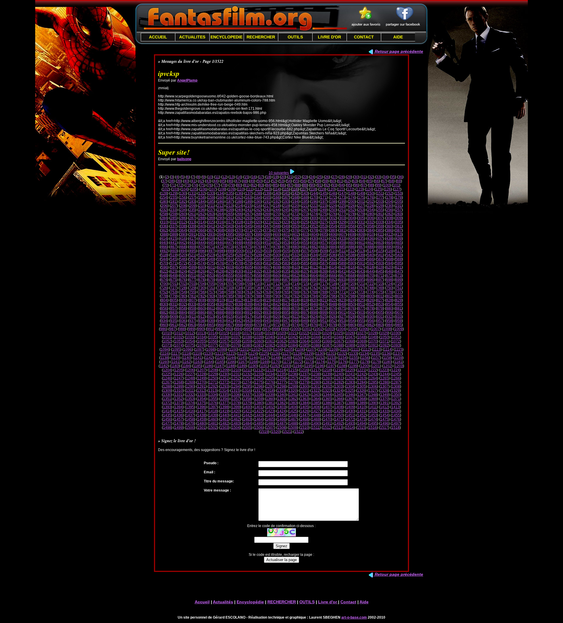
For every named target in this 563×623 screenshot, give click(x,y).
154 (164, 197)
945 (267, 321)
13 (232, 177)
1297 (270, 386)
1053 (178, 341)
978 (333, 325)
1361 (281, 399)
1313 (212, 391)
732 (220, 288)
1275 (259, 382)
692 (333, 280)
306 (370, 218)
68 (391, 181)
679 (211, 280)
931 (380, 317)
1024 (327, 333)
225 (342, 206)
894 (277, 312)
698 (389, 280)
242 (258, 210)
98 (371, 185)
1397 (213, 407)
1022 (304, 333)
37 (164, 181)
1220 (350, 370)
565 (361, 259)
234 (183, 210)
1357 (236, 399)
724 (389, 284)
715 (305, 284)
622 (164, 271)
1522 (298, 432)
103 (175, 189)
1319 (281, 391)
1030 (395, 333)
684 (258, 280)
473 (230, 247)
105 (194, 189)
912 (202, 317)
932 (389, 317)
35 (393, 177)
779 (173, 296)
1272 (224, 382)
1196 (320, 366)
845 (305, 304)
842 (277, 304)
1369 (373, 399)
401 (286, 234)
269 (267, 214)
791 (286, 296)
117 (304, 189)
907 (399, 312)
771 (342, 292)
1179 (376, 362)
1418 (213, 411)
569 (399, 259)
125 (378, 189)
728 (183, 288)
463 (380, 243)
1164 (209, 362)
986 (163, 329)
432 (333, 239)
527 (248, 255)
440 (164, 243)
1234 (270, 374)
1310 (178, 391)
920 (277, 317)
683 (248, 280)
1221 (361, 370)
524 (220, 255)
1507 (270, 428)
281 (380, 214)
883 (173, 312)
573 (192, 263)
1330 (167, 395)
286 (183, 218)
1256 (281, 378)
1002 (318, 329)
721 (361, 284)
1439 (213, 415)
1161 (175, 362)
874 (333, 308)
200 (352, 202)
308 (389, 218)
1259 (316, 378)
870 (295, 308)
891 (248, 312)
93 (334, 185)
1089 (350, 345)
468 (183, 247)
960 (164, 325)
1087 (327, 345)
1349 (384, 395)
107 (213, 189)
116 (295, 189)
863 (230, 308)
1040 (270, 337)
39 (179, 181)
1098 (210, 349)
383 (361, 230)
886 (202, 312)
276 (333, 214)
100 (387, 185)
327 (323, 222)
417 (192, 239)
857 (173, 308)
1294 (236, 386)
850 (352, 304)
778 (164, 296)
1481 (213, 423)
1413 (395, 407)
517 (399, 251)
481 (305, 247)
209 (192, 206)
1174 (320, 362)
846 (314, 304)
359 (380, 226)
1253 (247, 378)
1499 (178, 428)
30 (356, 177)
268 (258, 214)
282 (389, 214)
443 (192, 243)
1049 (373, 337)
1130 (320, 354)
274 (314, 214)
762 (258, 292)
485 (342, 247)
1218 (327, 370)
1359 (259, 399)
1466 (281, 419)
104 (185, 189)
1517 (384, 428)
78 (224, 185)
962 (183, 325)
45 (223, 181)
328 (333, 222)
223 (323, 206)
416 (183, 239)
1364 (316, 399)
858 (183, 308)
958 (389, 321)
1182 (164, 366)
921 (286, 317)
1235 (281, 374)
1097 (199, 349)
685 (267, 280)
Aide (364, 602)
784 (220, 296)
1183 (175, 366)
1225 (167, 374)
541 (380, 255)
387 (399, 230)
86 (283, 185)
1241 (350, 374)
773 (361, 292)
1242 (361, 374)
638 (314, 271)
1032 (178, 337)
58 (318, 181)
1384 (304, 403)
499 (230, 251)
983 (380, 325)
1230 (224, 374)
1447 (304, 415)
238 (220, 210)
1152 (320, 358)
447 (230, 243)
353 (323, 226)
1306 (373, 386)
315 (211, 222)
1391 (384, 403)
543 (399, 255)
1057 (224, 341)
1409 (350, 407)
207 (174, 206)
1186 (208, 366)
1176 (343, 362)
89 (305, 185)
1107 (311, 349)
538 (352, 255)
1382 (281, 403)
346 (258, 226)
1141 (198, 358)
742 (314, 288)
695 (361, 280)
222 (314, 206)
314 (202, 222)
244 (277, 210)
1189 (242, 366)
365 (192, 230)
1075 (190, 345)
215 (248, 206)
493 (174, 251)
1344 (327, 395)
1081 (259, 345)
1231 (236, 374)
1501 (201, 428)
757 (211, 292)
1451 (350, 415)
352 (314, 226)
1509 (293, 428)
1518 (395, 428)
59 (325, 181)
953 (342, 321)
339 (192, 226)
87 (290, 185)
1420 (236, 411)
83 (261, 185)
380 (333, 230)
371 (248, 230)
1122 (231, 354)
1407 (327, 407)
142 (295, 193)
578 (239, 263)
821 (323, 300)
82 (254, 185)
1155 (354, 358)
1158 (387, 358)
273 (305, 214)
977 (323, 325)
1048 (361, 337)
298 (295, 218)
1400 (247, 407)
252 (352, 210)
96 (356, 185)
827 (380, 300)
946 (277, 321)
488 (370, 247)
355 (342, 226)
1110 (344, 349)
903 (361, 312)
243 (267, 210)
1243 (373, 374)
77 (217, 185)
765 (286, 292)
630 (239, 271)
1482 (224, 423)
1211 (247, 370)
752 (164, 292)
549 (211, 259)
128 (164, 193)
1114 (387, 349)
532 (295, 255)
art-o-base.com (354, 617)
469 (192, 247)
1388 (350, 403)
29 (349, 177)
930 (370, 317)
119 (322, 189)
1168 (253, 362)
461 (361, 243)
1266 (396, 378)
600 (202, 267)
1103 (267, 349)
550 (220, 259)
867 (267, 308)
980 (352, 325)
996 (257, 329)
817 (286, 300)
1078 (224, 345)
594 (389, 263)
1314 (224, 391)
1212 (258, 370)
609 (286, 267)
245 (286, 210)
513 (361, 251)
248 (314, 210)
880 (389, 308)
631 (248, 271)
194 (295, 202)
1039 (259, 337)
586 (314, 263)
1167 (242, 362)
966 (220, 325)
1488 (293, 423)
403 (305, 234)
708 (239, 284)
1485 (259, 423)
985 (399, 325)
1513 (338, 428)
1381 (270, 403)
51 (267, 181)
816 (277, 300)
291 (230, 218)
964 (202, 325)
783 (211, 296)
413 (399, 234)
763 (267, 292)
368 (220, 230)
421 (230, 239)
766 (295, 292)
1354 (201, 399)
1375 (201, 403)
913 (211, 317)
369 (230, 230)
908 (164, 317)
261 (192, 214)
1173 (309, 362)
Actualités (223, 602)
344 (239, 226)
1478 (178, 423)
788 (258, 296)
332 (370, 222)
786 (239, 296)
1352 (178, 399)
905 (380, 312)
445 (211, 243)
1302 (327, 386)
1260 (327, 378)
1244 (384, 374)
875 (342, 308)
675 (173, 280)
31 (364, 177)
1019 (270, 333)
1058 (236, 341)
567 (380, 259)
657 (248, 275)
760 (239, 292)
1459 (201, 419)
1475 (384, 419)
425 (267, 239)
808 (202, 300)
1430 (350, 411)
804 (164, 300)
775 (380, 292)
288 (202, 218)
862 (220, 308)
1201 (376, 366)
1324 (338, 391)
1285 (373, 382)
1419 (224, 411)
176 (370, 197)
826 (370, 300)
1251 (224, 378)
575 (211, 263)
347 (267, 226)
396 (239, 234)
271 (286, 214)
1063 (293, 341)
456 (314, 243)
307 (380, 218)
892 (258, 312)
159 (211, 197)
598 (183, 267)
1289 (178, 386)
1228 (201, 374)
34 (386, 177)
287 (192, 218)
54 (289, 181)
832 (183, 304)
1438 (201, 415)
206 (164, 206)
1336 (236, 395)
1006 (364, 329)
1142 (209, 358)
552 (239, 259)
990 (201, 329)
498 (221, 251)
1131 (331, 354)
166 (277, 197)
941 (230, 321)
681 (230, 280)
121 (341, 189)
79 (232, 185)
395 (230, 234)
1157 (376, 358)
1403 (281, 407)
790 (277, 296)
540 (370, 255)
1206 (190, 370)
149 (361, 193)
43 (208, 181)
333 (380, 222)
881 (399, 308)
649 (173, 275)
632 (258, 271)
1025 (338, 333)
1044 (316, 337)
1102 (256, 349)
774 (370, 292)
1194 (297, 366)
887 (211, 312)
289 (211, 218)
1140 (187, 358)
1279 (304, 382)
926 (333, 317)
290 (220, 218)
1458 (190, 419)
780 (183, 296)
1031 (167, 337)
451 (267, 243)
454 (295, 243)
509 (324, 251)
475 (248, 247)
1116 (165, 354)
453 (286, 243)
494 (183, 251)
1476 (396, 419)
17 (261, 177)
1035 (213, 337)
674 (164, 280)
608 (277, 267)
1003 (330, 329)
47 (237, 181)
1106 (300, 349)
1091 (373, 345)
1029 (384, 333)
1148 (276, 358)
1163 (198, 362)
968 (239, 325)
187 (230, 202)
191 (267, 202)
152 (389, 193)
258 (164, 214)
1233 (259, 374)
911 (192, 317)
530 (277, 255)
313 (192, 222)
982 (370, 325)
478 (277, 247)
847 (323, 304)
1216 (304, 370)
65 (369, 181)
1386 (327, 403)
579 (248, 263)
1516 (373, 428)
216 (258, 206)
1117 (175, 354)
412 (389, 234)
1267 (167, 382)
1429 (339, 411)
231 (399, 206)
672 (389, 275)
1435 (167, 415)
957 (380, 321)
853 (380, 304)
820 (314, 300)
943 (248, 321)
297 (286, 218)
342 (220, 226)
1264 (373, 378)
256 (389, 210)
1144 (231, 358)
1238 (316, 374)
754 (183, 292)
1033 (190, 337)
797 (342, 296)
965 (211, 325)
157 (192, 197)
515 (380, 251)
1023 (315, 333)
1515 (361, 428)
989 (191, 329)
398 (258, 234)
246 (295, 210)
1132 (342, 354)
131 (192, 193)
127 (397, 189)
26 (327, 177)
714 (295, 284)
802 (389, 296)
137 (248, 193)
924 (314, 317)
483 (323, 247)
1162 (187, 362)
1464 (259, 419)
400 (277, 234)
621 (399, 267)
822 (333, 300)
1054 (190, 341)
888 (220, 312)
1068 (350, 341)
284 (164, 218)
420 (220, 239)
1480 (201, 423)
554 (258, 259)
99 (378, 185)
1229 (213, 374)
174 (352, 197)
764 (277, 292)
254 (370, 210)
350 (295, 226)
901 (342, 312)
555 (267, 259)
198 (333, 202)
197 (323, 202)
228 (370, 206)
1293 (224, 386)
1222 (373, 370)
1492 (339, 423)
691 (323, 280)
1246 (167, 378)
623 (173, 271)
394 (221, 234)
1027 (361, 333)
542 (389, 255)
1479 (190, 423)
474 (239, 247)
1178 (365, 362)
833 (192, 304)
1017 (247, 333)
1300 (304, 386)
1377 (224, 403)
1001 (307, 329)
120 (331, 189)
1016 (235, 333)
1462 (236, 419)
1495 (373, 423)
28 (342, 177)
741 (305, 288)
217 (267, 206)
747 (361, 288)
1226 (178, 374)
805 (174, 300)
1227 (190, 374)
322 (277, 222)
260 (183, 214)
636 (295, 271)
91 (320, 185)
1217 (315, 370)
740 (295, 288)
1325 (350, 391)
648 (164, 275)
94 (342, 185)
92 (327, 185)
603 (230, 267)
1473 (361, 419)
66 (377, 181)
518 (164, 255)
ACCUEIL (158, 37)
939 (211, 321)
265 (230, 214)
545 (173, 259)
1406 (316, 407)
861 (211, 308)
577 (230, 263)
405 (324, 234)
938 (202, 321)
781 (192, 296)
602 (221, 267)
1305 (361, 386)
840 (258, 304)
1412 (384, 407)
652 (202, 275)
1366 (339, 399)
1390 (373, 403)
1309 (167, 391)
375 (286, 230)
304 (352, 218)
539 (361, 255)
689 (305, 280)
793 (305, 296)
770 (333, 292)
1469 (316, 419)
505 (286, 251)
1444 (270, 415)
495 (192, 251)
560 (314, 259)
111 (249, 189)
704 (202, 284)
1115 (398, 349)
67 (384, 181)
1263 (361, 378)
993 (229, 329)
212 (220, 206)
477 (267, 247)
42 (201, 181)
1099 (222, 349)
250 (333, 210)
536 (333, 255)
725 (399, 284)
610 (296, 267)
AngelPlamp (187, 80)
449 (248, 243)
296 (277, 218)
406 (333, 234)
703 (192, 284)
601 (211, 267)
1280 (316, 382)
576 (220, 263)
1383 (293, 403)
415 (173, 239)
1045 (327, 337)
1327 (373, 391)
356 (352, 226)
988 (182, 329)
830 (164, 304)
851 (361, 304)
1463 (247, 419)
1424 (281, 411)
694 (352, 280)
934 (164, 321)
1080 (247, 345)
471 (211, 247)
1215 (293, 370)
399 (267, 234)
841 (267, 304)
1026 (350, 333)
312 (183, 222)
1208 (213, 370)
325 (305, 222)
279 (361, 214)
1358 (247, 399)
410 (371, 234)
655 (230, 275)
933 (399, 317)
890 (239, 312)
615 (342, 267)
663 (305, 275)
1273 (236, 382)
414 (164, 239)
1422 (259, 411)
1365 (327, 399)
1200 (364, 366)
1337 (247, 395)
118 (313, 189)
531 (286, 255)
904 (370, 312)
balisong (184, 159)
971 (267, 325)
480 (295, 247)
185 (211, 202)
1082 (270, 345)
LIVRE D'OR (329, 37)
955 (361, 321)
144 (314, 193)
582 (277, 263)
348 (277, 226)
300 (314, 218)
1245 (396, 374)
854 (389, 304)
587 (323, 263)
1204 (167, 370)
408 (352, 234)
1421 (247, 411)
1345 (339, 395)
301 (323, 218)
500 (239, 251)
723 (380, 284)
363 (173, 230)
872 (314, 308)
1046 (339, 337)
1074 (178, 345)
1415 (178, 411)
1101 (244, 349)
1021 (293, 333)
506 (296, 251)
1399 (236, 407)
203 (380, 202)
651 (192, 275)
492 (164, 251)
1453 (373, 415)
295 (267, 218)
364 (183, 230)
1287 (396, 382)
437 (380, 239)
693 (342, 280)
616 (352, 267)
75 (202, 185)
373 (267, 230)
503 (267, 251)
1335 (224, 395)
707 (230, 284)
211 (211, 206)
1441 (236, 415)
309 (399, 218)
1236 (293, 374)
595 (399, 263)
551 (230, 259)
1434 (396, 411)
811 (230, 300)
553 (248, 259)
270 (277, 214)
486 (352, 247)
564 (352, 259)
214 (239, 206)
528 (258, 255)
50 (259, 181)
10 (210, 177)
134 (220, 193)
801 (380, 296)
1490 (316, 423)
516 (389, 251)
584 (295, 263)
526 (239, 255)
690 (314, 280)
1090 (361, 345)
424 (258, 239)
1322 (315, 391)
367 (211, 230)
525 (230, 255)
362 (164, 230)
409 (361, 234)
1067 (339, 341)
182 (183, 202)
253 (361, 210)
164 (258, 197)
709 (249, 284)
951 (323, 321)
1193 (286, 366)
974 (295, 325)
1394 (178, 407)
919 (267, 317)
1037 (236, 337)
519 (173, 255)
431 (323, 239)
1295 (247, 386)
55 (296, 181)
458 (333, 243)
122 (350, 189)
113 (268, 189)
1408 (339, 407)
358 (370, 226)
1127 (286, 354)
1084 (293, 345)
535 (323, 255)
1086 (316, 345)
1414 (167, 411)
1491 (327, 423)
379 (323, 230)
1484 (247, 423)
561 (323, 259)
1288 (167, 386)
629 (230, 271)
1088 (339, 345)
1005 (353, 329)
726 (164, 288)
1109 (334, 349)
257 (399, 210)
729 (192, 288)
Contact (348, 602)
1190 (253, 366)
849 (342, 304)
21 (290, 177)
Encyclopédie (250, 602)
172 (333, 197)
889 (230, 312)
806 (183, 300)
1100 (233, 349)
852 (370, 304)
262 (202, 214)
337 (173, 226)
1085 (304, 345)
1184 (186, 366)
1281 (327, 382)
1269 (190, 382)
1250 (213, 378)
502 (258, 251)
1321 (304, 391)
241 (248, 210)
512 (352, 251)
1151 (309, 358)
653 (211, 275)
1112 (366, 349)
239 (230, 210)
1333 (201, 395)
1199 (353, 366)
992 (219, 329)
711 (267, 284)
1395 (190, 407)
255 (380, 210)
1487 (281, 423)
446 (220, 243)
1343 (316, 395)
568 (389, 259)
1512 (327, 428)
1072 (396, 341)
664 (314, 275)
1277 (281, 382)
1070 (373, 341)
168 (295, 197)
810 (221, 300)
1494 (361, 423)
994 (238, 329)
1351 (167, 399)
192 (277, 202)
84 (268, 185)
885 (192, 312)
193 (286, 202)
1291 (201, 386)
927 (342, 317)
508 (314, 251)
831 (173, 304)
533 (305, 255)
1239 (327, 374)
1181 (398, 362)
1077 (213, 345)
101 (396, 185)
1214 (281, 370)
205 (399, 202)
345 (248, 226)
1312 (201, 391)
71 (173, 185)
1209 (224, 370)
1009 (398, 329)
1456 (167, 419)
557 (286, 259)
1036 (224, 337)
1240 (339, 374)
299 (305, 218)
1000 (295, 329)
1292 (213, 386)
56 (303, 181)
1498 (167, 428)
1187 (219, 366)
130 (183, 193)
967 (230, 325)
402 (296, 234)
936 (183, 321)
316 (220, 222)
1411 (373, 407)
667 (342, 275)
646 (389, 271)
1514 (350, 428)
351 (305, 226)
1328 (384, 391)
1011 (178, 333)
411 (380, 234)
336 (164, 226)
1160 (164, 362)
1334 (213, 395)
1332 (190, 395)
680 (220, 280)
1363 (304, 399)
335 (399, 222)
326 (314, 222)
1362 (293, 399)
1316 (247, 391)
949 (305, 321)
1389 (361, 403)
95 (349, 185)
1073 (167, 345)
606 (258, 267)
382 (352, 230)
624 (183, 271)
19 (276, 177)
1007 (376, 329)
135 (230, 193)
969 (248, 325)
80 (239, 185)
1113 (377, 349)
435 (361, 239)
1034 (201, 337)
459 (342, 243)
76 (210, 185)
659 (267, 275)
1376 (213, 403)
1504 (236, 428)
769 (323, 292)
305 (361, 218)
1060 (259, 341)
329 (342, 222)
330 (352, 222)
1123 (242, 354)
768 (314, 292)
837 (230, 304)
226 (352, 206)
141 (286, 193)
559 (305, 259)
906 (389, 312)
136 (239, 193)
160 (220, 197)
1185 (197, 366)
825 (361, 300)
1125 (264, 354)
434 (352, 239)
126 (388, 189)
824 (352, 300)
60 (333, 181)
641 (342, 271)
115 (286, 189)
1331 (178, 395)
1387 (339, 403)
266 (239, 214)
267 (248, 214)
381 (342, 230)
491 (399, 247)
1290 (190, 386)
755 (192, 292)
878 (370, 308)
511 (342, 251)
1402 (270, 407)
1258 (304, 378)
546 (183, 259)
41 (193, 181)
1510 (304, 428)
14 (239, 177)
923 (305, 317)
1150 (298, 358)
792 (295, 296)
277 (342, 214)
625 (192, 271)
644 (370, 271)
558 (295, 259)
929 (361, 317)
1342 (304, 395)
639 (323, 271)
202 (370, 202)
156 (183, 197)
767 (305, 292)
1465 (270, 419)
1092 (384, 345)
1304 (350, 386)
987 (172, 329)
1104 (278, 349)
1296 (259, 386)
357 (361, 226)
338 (183, 226)
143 (305, 193)
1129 (309, 354)
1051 (396, 337)
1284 (361, 382)
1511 (316, 428)
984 (389, 325)
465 (399, 243)
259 (173, 214)
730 (202, 288)
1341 (293, 395)
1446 (293, 415)
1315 (235, 391)
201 (361, 202)
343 (230, 226)
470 (202, 247)
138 (258, 193)
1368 (361, 399)
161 (230, 197)
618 (370, 267)
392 (202, 234)
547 (192, 259)
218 (277, 206)
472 (220, 247)
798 (352, 296)
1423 (270, 411)
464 (389, 243)
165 (267, 197)
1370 (384, 399)
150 (370, 193)
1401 (259, 407)
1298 (281, 386)
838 (239, 304)
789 (267, 296)
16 (254, 177)
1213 (270, 370)
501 (249, 251)
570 (164, 263)
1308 (396, 386)
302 (333, 218)
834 (202, 304)
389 (174, 234)
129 (173, 193)
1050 (384, 337)
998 (276, 329)
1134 (364, 354)
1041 (281, 337)
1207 (201, 370)
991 (210, 329)
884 (183, 312)
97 (364, 185)
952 (333, 321)
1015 (224, 333)
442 (183, 243)
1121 (219, 354)
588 (333, 263)
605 (249, 267)
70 (166, 185)
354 (333, 226)
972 (277, 325)
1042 (293, 337)
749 (380, 288)
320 (258, 222)
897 (305, 312)
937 (192, 321)
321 (267, 222)
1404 (293, 407)
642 (352, 271)
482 (314, 247)
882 (164, 312)
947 (286, 321)
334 (389, 222)
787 (248, 296)
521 (192, 255)
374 (277, 230)
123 (360, 189)
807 (192, 300)
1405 (304, 407)
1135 (375, 354)
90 (312, 185)
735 (248, 288)
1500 (190, 428)
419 (211, 239)
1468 (304, 419)
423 (248, 239)
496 (202, 251)
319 (248, 222)
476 (258, 247)
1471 (339, 419)
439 (399, 239)
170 (314, 197)
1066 (327, 341)
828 (389, 300)
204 (389, 202)
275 (323, 214)
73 (188, 185)
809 (211, 300)
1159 (398, 358)
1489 (304, 423)
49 (252, 181)
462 (370, 243)
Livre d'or (328, 602)
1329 (395, 391)
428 (295, 239)
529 (267, 255)
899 (323, 312)
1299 (293, 386)
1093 (396, 345)
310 (164, 222)
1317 (258, 391)
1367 (350, 399)
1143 (220, 358)
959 (399, 321)
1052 (167, 341)
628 (220, 271)
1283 (350, 382)
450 (258, 243)
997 (266, 329)
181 (173, 202)
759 (230, 292)
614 (333, 267)
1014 (212, 333)
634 (277, 271)
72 (180, 185)
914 (220, 317)
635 (286, 271)
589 (342, 263)
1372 (167, 403)
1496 (384, 423)
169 (305, 197)
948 (295, 321)
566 (370, 259)
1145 (242, 358)
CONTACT (364, 37)
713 (286, 284)
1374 (190, 403)
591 (361, 263)
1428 (327, 411)
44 (215, 181)
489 (380, 247)
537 (342, 255)
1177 (354, 362)
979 (342, 325)
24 (312, 177)
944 (258, 321)
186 (220, 202)
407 (343, 234)
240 (239, 210)
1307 (384, 386)
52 (274, 181)
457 (323, 243)
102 (166, 189)
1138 (164, 358)
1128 (297, 354)
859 (192, 308)
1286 (384, 382)
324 (295, 222)
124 (369, 189)
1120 (208, 354)
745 (342, 288)
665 (323, 275)
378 (314, 230)
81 (246, 185)
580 (258, 263)
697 (380, 280)
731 (211, 288)
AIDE (398, 37)
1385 (316, 403)
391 (192, 234)
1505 (247, 428)
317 (230, 222)
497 (211, 251)
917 (248, 317)
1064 (304, 341)
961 (173, 325)
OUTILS (295, 37)
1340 (281, 395)
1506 (259, 428)
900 (333, 312)
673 (399, 275)
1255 (270, 378)
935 (173, 321)
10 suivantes (279, 173)
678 (202, 280)
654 (220, 275)
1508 (281, 428)
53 (281, 181)
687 (286, 280)
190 (258, 202)
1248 (190, 378)
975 (305, 325)
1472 (350, 419)
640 (333, 271)
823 (342, 300)
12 (224, 177)
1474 (373, 419)
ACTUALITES (192, 37)
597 (174, 267)
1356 (224, 399)
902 (352, 312)
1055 (201, 341)
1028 (373, 333)
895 (286, 312)
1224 (395, 370)
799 (361, 296)
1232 (247, 374)
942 (239, 321)
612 (314, 267)
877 (361, 308)
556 (277, 259)
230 (389, 206)
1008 (387, 329)
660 (277, 275)
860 (202, 308)
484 (333, 247)
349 (286, 226)
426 (277, 239)
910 (183, 317)
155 (173, 197)
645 (380, 271)
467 (173, 247)
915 (230, 317)
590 (352, 263)
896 (295, 312)
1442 (247, 415)
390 (183, 234)
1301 (316, 386)
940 (220, 321)
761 (248, 292)
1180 (387, 362)
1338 (259, 395)
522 (202, 255)
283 (399, 214)
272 (295, 214)
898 (314, 312)
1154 (343, 358)
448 (239, 243)
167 (286, 197)
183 (192, 202)
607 (267, 267)
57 (311, 181)
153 (399, 193)
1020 (281, 333)
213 (230, 206)
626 (202, 271)
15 (246, 177)
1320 (293, 391)
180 (164, 202)
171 (323, 197)
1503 (224, 428)
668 (352, 275)
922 (295, 317)
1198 (342, 366)
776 (389, 292)
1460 (213, 419)
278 (352, 214)
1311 (190, 391)
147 (342, 193)
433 (342, 239)
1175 (331, 362)
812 (239, 300)
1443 (259, 415)
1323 (327, 391)
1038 (247, 337)
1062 (281, 341)
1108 (322, 349)
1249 (201, 378)
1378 (236, 403)
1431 (361, 411)
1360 (270, 399)
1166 (231, 362)
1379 (247, 403)
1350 (396, 395)
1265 (384, 378)
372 (258, 230)
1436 (178, 415)
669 (361, 275)
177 (380, 197)
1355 (213, 399)
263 (211, 214)
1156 (365, 358)
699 (399, 280)
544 (164, 259)
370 (239, 230)
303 (342, 218)
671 (380, 275)
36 (400, 177)
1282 (339, 382)
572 (183, 263)
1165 (220, 362)
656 (239, 275)
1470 (327, 419)
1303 (339, 386)
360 (389, 226)
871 (305, 308)
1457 (178, 419)
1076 (201, 345)
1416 (190, 411)
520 (183, 255)
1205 (178, 370)
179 (399, 197)
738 (277, 288)
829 (399, 300)
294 (258, 218)
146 (333, 193)
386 (389, 230)
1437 (190, 415)
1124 (253, 354)
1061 (270, 341)
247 (305, 210)
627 (211, 271)
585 (305, 263)
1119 (197, 354)
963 (192, 325)
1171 (287, 362)
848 (333, 304)
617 (361, 267)
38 (171, 181)
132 (202, 193)
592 (370, 263)
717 (323, 284)
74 (195, 185)
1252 (236, 378)
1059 (247, 341)
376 (295, 230)
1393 (167, 407)
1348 (373, 395)
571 (173, 263)
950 (314, 321)
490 (389, 247)
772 (352, 292)
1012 (190, 333)
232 (164, 210)
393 (211, 234)
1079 (236, 345)
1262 (350, 378)
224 (333, 206)
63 (355, 181)
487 (361, 247)
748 (370, 288)
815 (267, 300)
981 (361, 325)
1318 (270, 391)
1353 (190, 399)
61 (340, 181)
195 (305, 202)
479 (286, 247)
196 (314, 202)
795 (323, 296)
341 (211, 226)
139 (267, 193)
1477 (167, 423)
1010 (167, 333)
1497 (396, 423)
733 (230, 288)
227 (361, 206)
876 (352, 308)
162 (239, 197)
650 (183, 275)
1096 (188, 349)
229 (380, 206)
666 (333, 275)
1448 (316, 415)
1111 (355, 349)
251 (342, 210)
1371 (396, 399)
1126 (275, 354)
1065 (316, 341)
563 (342, 259)
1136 (387, 354)
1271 (213, 382)
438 (389, 239)
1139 (175, 358)
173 (342, 197)
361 (399, 226)
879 (380, 308)
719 (342, 284)
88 (298, 185)
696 (370, 280)
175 (361, 197)
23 (305, 177)
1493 (350, 423)
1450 (339, 415)
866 (258, 308)
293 (248, 218)
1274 (247, 382)
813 (248, 300)
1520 (276, 432)
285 (173, 218)
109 (231, 189)
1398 (224, 407)
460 (352, 243)
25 (320, 177)
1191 (264, 366)
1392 (396, 403)
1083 (281, 345)
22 (298, 177)
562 (333, 259)
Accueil (202, 602)
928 (352, 317)
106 (203, 189)
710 (258, 284)
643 (361, 271)
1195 (309, 366)
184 (202, 202)
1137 (398, 354)
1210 (236, 370)
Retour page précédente (398, 51)
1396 (201, 407)
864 (239, 308)
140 (277, 193)
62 (347, 181)
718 (333, 284)
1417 (201, 411)
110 (241, 189)
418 (202, 239)
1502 (213, 428)
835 (211, 304)
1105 (289, 349)
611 (305, 267)
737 (267, 288)
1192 (275, 366)
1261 (339, 378)
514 (370, 251)
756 (202, 292)
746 (352, 288)
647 (399, 271)
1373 (178, 403)
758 (220, 292)
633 (267, 271)
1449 (327, 415)
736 (258, 288)
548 (202, 259)
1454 (384, 415)
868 (277, 308)
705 (211, 284)
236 (202, 210)
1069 (361, 341)
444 (202, 243)
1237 (304, 374)
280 (370, 214)
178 (389, 197)
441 (173, 243)
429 (305, 239)
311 (174, 222)
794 (314, 296)
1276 (270, 382)
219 (286, 206)
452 (277, 243)
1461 (224, 419)
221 (305, 206)
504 (277, 251)
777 (399, 292)
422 (239, 239)
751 (399, 288)
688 (295, 280)
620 (389, 267)
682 (239, 280)
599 (192, 267)
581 (267, 263)
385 (380, 230)
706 (221, 284)
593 (380, 263)
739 (286, 288)
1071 (384, 341)
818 (295, 300)
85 (276, 185)
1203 (399, 366)
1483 (236, 423)
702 (183, 284)
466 (164, 247)
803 (399, 296)
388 (164, 234)
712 (277, 284)
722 (370, 284)
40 (186, 181)
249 (323, 210)
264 (220, 214)
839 (248, 304)
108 (222, 189)
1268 (178, 382)
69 (399, 181)
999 (285, 329)
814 (258, 300)
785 (230, 296)
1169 (265, 362)
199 (342, 202)
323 (286, 222)
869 (286, 308)
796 (333, 296)
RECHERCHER (261, 37)
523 (211, 255)
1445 (281, 415)
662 (295, 275)
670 (370, 275)
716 (314, 284)
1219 (338, 370)
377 (305, 230)
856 (164, 308)
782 (202, 296)
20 (283, 177)
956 (370, 321)
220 (295, 206)
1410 (361, 407)
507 (305, 251)
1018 (258, 333)
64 (362, 181)
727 (173, 288)
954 (352, 321)
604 (239, 267)
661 (286, 275)
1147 (265, 358)
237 (211, 210)
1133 (353, 354)
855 (399, 304)
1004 (341, 329)
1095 (176, 349)
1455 (396, 415)
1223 (384, 370)
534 (314, 255)
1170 (276, 362)
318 (239, 222)
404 (314, 234)
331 (361, 222)
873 (323, 308)
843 (286, 304)
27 (334, 177)
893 (267, 312)
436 (370, 239)
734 (239, 288)
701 (174, 284)
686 (277, 280)
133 (211, 193)
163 (248, 197)
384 (370, 230)
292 (239, 218)
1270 (201, 382)
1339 (270, 395)
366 (202, 230)
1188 (231, 366)
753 (173, 292)
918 (258, 317)
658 (258, 275)
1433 (384, 411)
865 (248, 308)
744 (333, 288)
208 (183, 206)
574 (202, 263)
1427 (316, 411)
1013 (201, 333)
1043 (304, 337)
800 (370, 296)
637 (305, 271)
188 (239, 202)
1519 (264, 432)
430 (314, 239)
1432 (373, 411)
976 (314, 325)
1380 (259, 403)
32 (371, 177)
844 (295, 304)
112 (259, 189)
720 (352, 284)
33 (378, 177)
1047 (350, 337)
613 (323, 267)
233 (173, 210)
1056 (213, 341)
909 (174, 317)
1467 (293, 419)
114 (277, 189)
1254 (259, 378)
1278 (293, 382)
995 (248, 329)
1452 (361, 415)
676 (183, 280)
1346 (350, 395)
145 (323, 193)
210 (202, 206)
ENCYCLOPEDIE (227, 37)
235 (192, 210)
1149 (287, 358)
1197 (331, 366)
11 (217, 177)
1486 (270, 423)
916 (239, 317)
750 (389, 288)
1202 (387, 366)
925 (323, 317)
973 (286, 325)
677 (192, 280)
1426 (304, 411)
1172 (298, 362)
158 (202, 197)
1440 (224, 415)
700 (164, 284)
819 (305, 300)
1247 (178, 378)
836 (220, 304)
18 (268, 177)
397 (249, 234)
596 (164, 267)
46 (230, 181)
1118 (186, 354)
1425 (293, 411)
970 (258, 325)
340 (202, 226)
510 (333, 251)
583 (286, 263)
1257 (293, 378)
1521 (287, 432)
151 (380, 193)
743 (323, 288)
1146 (253, 358)
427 (286, 239)
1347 (361, 395)
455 (305, 243)
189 (248, 202)
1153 (331, 358)
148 (352, 193)
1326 (361, 391)
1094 (165, 349)
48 (245, 181)
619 (380, 267)
